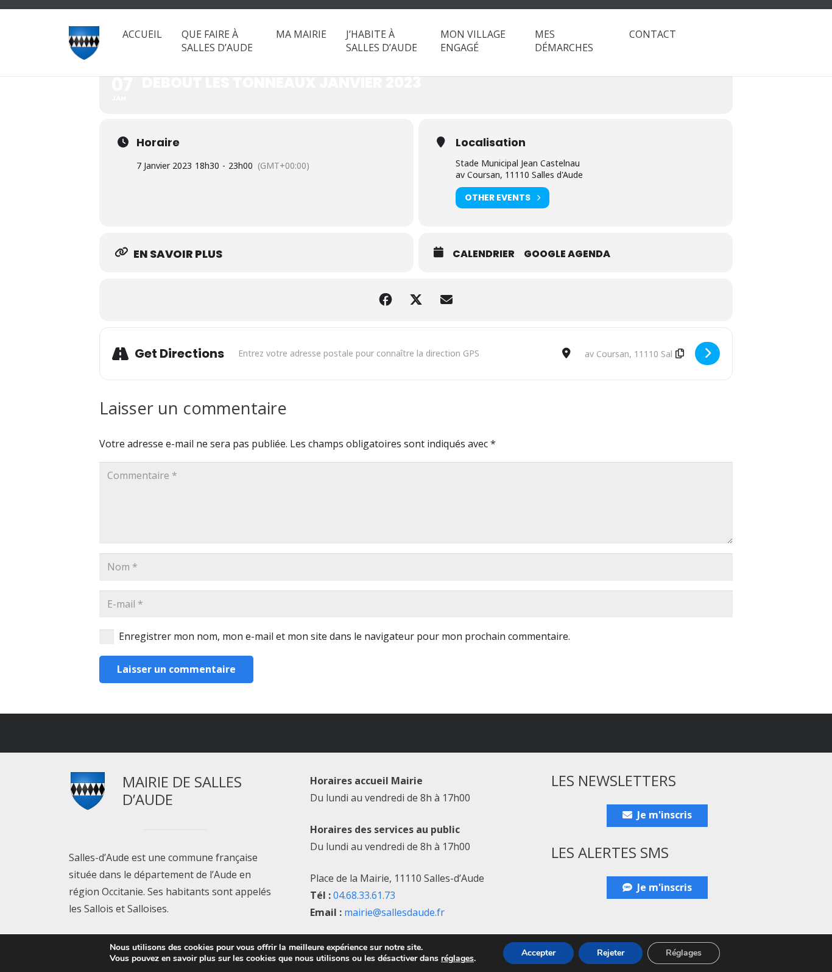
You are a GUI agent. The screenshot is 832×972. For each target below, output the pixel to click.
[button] (259, 47)
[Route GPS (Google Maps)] (707, 353)
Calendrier (484, 254)
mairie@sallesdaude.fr (394, 912)
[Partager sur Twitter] (416, 300)
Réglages (684, 953)
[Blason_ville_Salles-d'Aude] (84, 43)
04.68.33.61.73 (364, 895)
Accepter (538, 953)
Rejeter (610, 953)
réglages (457, 958)
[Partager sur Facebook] (385, 300)
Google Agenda (567, 254)
